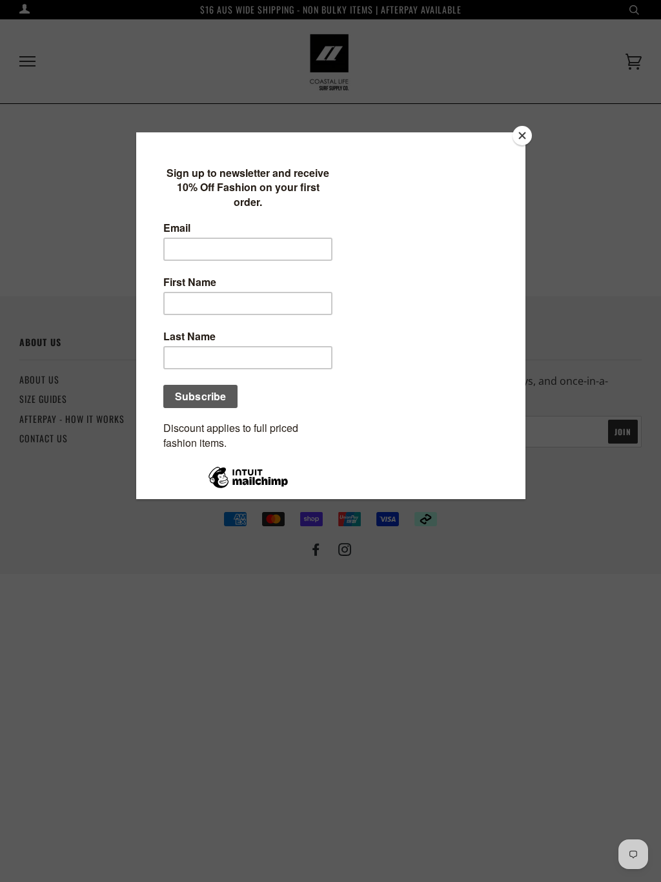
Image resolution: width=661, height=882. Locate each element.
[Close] (522, 135)
